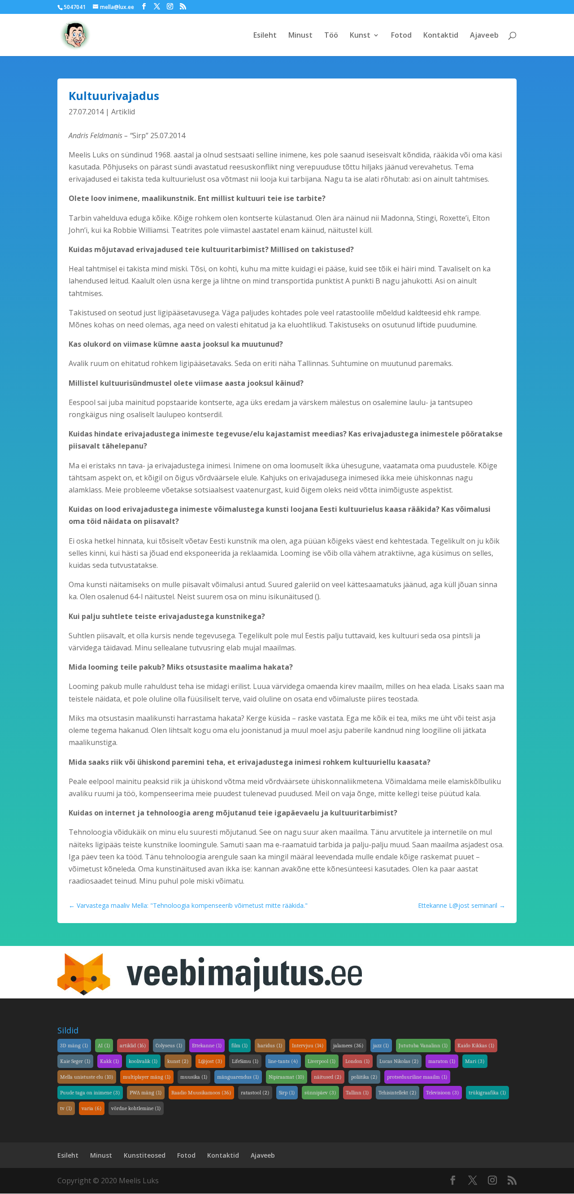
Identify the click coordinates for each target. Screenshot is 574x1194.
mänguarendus (238, 1077)
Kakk (109, 1061)
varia (92, 1108)
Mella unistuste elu (86, 1077)
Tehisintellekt (397, 1092)
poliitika (364, 1077)
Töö (331, 36)
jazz (381, 1045)
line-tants (283, 1061)
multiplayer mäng (147, 1077)
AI (104, 1045)
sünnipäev (320, 1092)
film (239, 1045)
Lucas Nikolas (399, 1061)
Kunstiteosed (144, 1155)
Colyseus (169, 1045)
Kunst (360, 36)
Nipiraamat (286, 1077)
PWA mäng (146, 1092)
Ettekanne (207, 1045)
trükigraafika (487, 1092)
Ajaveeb (484, 36)
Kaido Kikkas (476, 1045)
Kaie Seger (75, 1061)
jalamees (348, 1045)
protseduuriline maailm (417, 1077)
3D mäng (74, 1045)
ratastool (255, 1092)
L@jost (210, 1061)
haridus (270, 1045)
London (357, 1061)
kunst (178, 1061)
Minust (300, 36)
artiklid (133, 1045)
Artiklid (123, 112)
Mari (475, 1061)
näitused (328, 1077)
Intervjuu (308, 1045)
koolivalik (143, 1061)
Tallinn (357, 1092)
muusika (194, 1077)
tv (66, 1108)
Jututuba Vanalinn (423, 1045)
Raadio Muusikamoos (201, 1092)
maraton (442, 1061)
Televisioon (442, 1092)
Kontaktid (440, 36)
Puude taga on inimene (90, 1092)
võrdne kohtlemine (136, 1108)
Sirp (287, 1092)
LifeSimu (245, 1061)
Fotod (401, 36)
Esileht (265, 36)
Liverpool (322, 1061)
